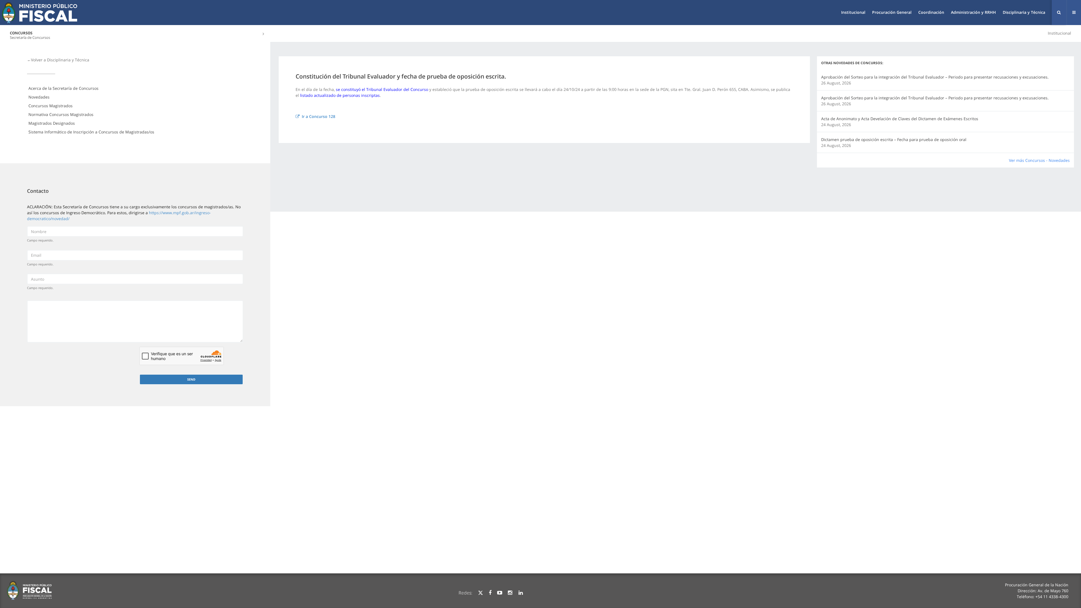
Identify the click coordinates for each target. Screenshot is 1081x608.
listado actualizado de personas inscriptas (340, 95)
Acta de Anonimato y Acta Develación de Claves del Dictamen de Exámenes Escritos (899, 118)
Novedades (39, 97)
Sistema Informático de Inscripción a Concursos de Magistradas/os (91, 132)
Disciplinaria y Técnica (1024, 12)
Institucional (853, 12)
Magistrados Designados (51, 123)
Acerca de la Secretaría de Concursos (63, 88)
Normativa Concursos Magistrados (60, 114)
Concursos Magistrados (50, 105)
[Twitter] (480, 592)
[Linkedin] (521, 592)
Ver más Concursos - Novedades (1039, 160)
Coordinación (931, 12)
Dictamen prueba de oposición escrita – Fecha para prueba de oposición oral (893, 139)
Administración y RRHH (973, 12)
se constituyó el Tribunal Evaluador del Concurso (382, 89)
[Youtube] (499, 592)
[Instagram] (510, 592)
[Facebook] (490, 592)
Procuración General (892, 12)
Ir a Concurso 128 (317, 116)
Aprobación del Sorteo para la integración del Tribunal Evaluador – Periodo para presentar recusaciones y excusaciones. (935, 77)
